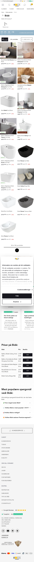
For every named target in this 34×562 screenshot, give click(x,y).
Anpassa (16, 302)
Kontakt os (5, 537)
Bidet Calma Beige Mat (8, 376)
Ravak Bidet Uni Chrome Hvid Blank (9, 370)
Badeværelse (9, 12)
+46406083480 (5, 535)
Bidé (15, 12)
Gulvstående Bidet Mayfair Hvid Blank (9, 365)
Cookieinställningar (23, 289)
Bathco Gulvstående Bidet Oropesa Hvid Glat (9, 360)
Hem (3, 12)
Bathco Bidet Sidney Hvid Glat (9, 354)
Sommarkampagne (8, 1)
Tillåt (17, 296)
